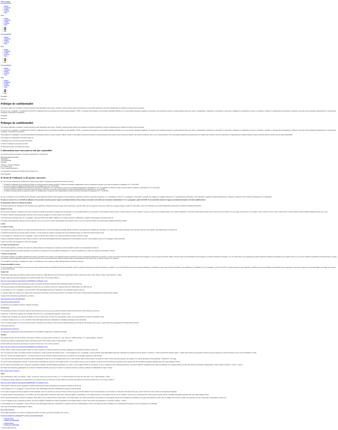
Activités (6, 11)
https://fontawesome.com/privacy (10, 329)
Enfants (6, 9)
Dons (5, 12)
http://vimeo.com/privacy (8, 409)
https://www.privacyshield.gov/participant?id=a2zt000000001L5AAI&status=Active (24, 281)
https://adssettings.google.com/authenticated (13, 299)
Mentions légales (9, 418)
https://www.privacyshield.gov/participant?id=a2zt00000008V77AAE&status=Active (24, 382)
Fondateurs (7, 7)
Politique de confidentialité (11, 420)
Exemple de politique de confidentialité (11, 415)
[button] (169, 15)
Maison (6, 6)
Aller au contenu (5, 1)
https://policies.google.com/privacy (10, 302)
